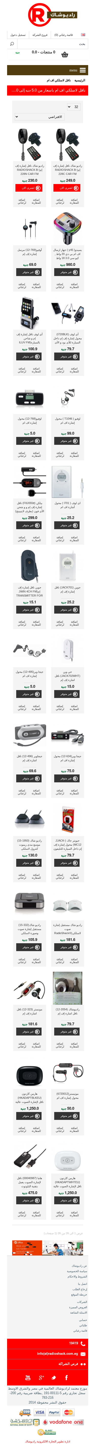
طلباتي (83, 1325)
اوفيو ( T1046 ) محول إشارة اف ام (67, 420)
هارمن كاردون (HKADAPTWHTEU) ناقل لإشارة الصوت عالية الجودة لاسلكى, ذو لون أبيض (67, 1183)
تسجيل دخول (18, 34)
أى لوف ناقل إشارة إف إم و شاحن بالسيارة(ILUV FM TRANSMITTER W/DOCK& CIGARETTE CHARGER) (29, 339)
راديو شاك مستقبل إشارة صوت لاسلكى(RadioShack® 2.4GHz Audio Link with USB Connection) (67, 929)
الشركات (82, 1301)
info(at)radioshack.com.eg (57, 1353)
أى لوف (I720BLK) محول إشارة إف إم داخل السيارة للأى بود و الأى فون (67, 339)
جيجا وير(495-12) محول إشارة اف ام (29, 673)
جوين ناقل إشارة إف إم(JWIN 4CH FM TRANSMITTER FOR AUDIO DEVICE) (29, 592)
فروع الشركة (39, 34)
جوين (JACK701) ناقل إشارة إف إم (67, 589)
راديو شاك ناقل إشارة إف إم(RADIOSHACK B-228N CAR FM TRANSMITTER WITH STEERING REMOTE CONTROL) (29, 170)
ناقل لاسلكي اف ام (59, 80)
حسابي (83, 1319)
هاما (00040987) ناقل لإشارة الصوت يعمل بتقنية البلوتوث (29, 1182)
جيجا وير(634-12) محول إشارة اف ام (67, 758)
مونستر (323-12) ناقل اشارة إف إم (29, 1011)
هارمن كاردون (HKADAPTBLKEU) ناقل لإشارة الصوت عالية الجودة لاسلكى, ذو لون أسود (29, 1098)
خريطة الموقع (79, 1294)
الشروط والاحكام (77, 1276)
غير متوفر (66, 271)
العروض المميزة (78, 1307)
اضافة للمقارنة (74, 201)
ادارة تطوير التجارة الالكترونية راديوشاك (47, 1441)
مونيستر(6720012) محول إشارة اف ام (67, 1095)
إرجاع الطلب (79, 1289)
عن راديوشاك (79, 1265)
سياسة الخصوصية (77, 1271)
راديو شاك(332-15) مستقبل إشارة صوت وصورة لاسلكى (29, 929)
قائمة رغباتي (80, 1330)
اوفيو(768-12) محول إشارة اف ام (30, 420)
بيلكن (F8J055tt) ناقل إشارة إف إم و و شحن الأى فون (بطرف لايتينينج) (29, 507)
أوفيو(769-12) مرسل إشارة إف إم (29, 251)
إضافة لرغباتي (60, 201)
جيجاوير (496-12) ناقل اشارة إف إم (29, 758)
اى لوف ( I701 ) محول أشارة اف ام (67, 505)
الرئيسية (79, 80)
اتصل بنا (82, 1283)
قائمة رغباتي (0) (63, 34)
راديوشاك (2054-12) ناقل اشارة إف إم (68, 1011)
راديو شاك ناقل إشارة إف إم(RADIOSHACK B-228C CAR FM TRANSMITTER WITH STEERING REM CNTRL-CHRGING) (67, 170)
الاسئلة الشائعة (78, 1312)
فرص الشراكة (68, 1363)
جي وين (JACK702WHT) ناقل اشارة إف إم (67, 675)
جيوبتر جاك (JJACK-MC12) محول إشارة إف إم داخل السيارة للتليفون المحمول (67, 845)
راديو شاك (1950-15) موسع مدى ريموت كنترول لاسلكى (29, 844)
